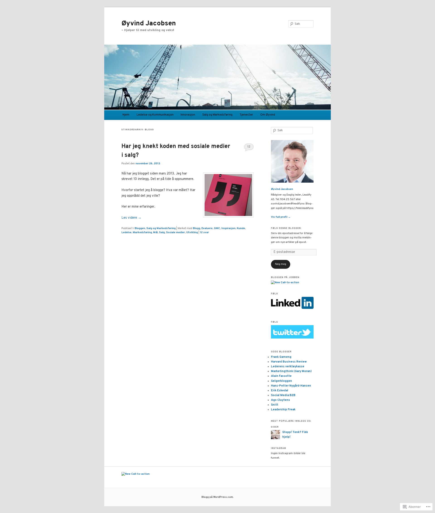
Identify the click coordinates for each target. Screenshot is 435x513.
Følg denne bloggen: (286, 228)
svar (204, 232)
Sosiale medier (175, 232)
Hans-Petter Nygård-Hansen (291, 386)
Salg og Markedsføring (217, 115)
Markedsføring (142, 232)
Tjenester (246, 115)
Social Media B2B (283, 395)
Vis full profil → (281, 217)
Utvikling (192, 232)
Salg (162, 232)
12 (248, 147)
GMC (217, 228)
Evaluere (207, 228)
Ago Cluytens (280, 400)
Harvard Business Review (289, 362)
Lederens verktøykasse (287, 366)
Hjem (126, 115)
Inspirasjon (228, 228)
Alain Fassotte (281, 376)
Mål (155, 232)
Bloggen (140, 228)
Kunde (241, 228)
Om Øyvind (267, 115)
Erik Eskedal (279, 390)
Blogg (196, 228)
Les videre (131, 218)
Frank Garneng (281, 357)
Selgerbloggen (281, 381)
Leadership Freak (283, 409)
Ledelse (126, 232)
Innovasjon (188, 115)
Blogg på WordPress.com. (217, 497)
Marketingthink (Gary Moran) (291, 371)
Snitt (274, 405)
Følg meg (280, 264)
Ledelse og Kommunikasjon (155, 115)
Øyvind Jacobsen (148, 23)
